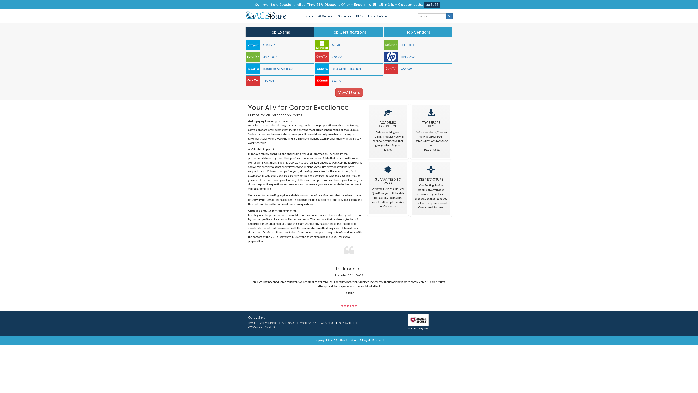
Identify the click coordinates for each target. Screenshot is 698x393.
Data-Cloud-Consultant (346, 68)
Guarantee (344, 16)
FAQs (359, 16)
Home (309, 16)
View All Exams (349, 92)
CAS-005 (406, 68)
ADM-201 (269, 45)
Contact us (308, 323)
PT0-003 (268, 80)
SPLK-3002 (270, 56)
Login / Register (377, 16)
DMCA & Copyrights (262, 326)
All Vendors (325, 16)
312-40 (336, 80)
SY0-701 (337, 56)
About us (327, 323)
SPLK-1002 (408, 45)
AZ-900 (336, 45)
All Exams (288, 323)
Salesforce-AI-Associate (278, 68)
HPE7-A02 (408, 56)
